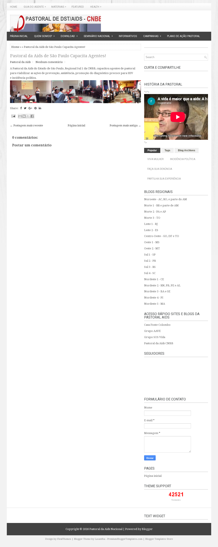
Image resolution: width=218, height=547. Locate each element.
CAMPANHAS (152, 36)
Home (13, 6)
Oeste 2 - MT (152, 248)
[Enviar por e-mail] (20, 116)
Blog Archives (186, 150)
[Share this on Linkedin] (40, 108)
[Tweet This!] (25, 108)
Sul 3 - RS (150, 267)
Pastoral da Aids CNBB (158, 343)
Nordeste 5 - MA (154, 303)
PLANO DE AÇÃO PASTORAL (183, 36)
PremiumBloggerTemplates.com (124, 539)
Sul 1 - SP (150, 254)
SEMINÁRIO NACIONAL (98, 36)
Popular (152, 150)
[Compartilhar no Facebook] (32, 116)
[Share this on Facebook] (21, 108)
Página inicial (76, 125)
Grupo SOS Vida (154, 337)
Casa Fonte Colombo (157, 324)
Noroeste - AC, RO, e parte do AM (165, 199)
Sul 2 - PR (150, 260)
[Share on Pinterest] (35, 108)
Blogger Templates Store (159, 539)
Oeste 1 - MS (151, 242)
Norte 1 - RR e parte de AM (161, 205)
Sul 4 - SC (150, 273)
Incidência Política (182, 159)
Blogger (147, 529)
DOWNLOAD (69, 36)
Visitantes (176, 500)
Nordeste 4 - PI (153, 297)
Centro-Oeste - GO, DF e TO (161, 236)
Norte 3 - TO (152, 217)
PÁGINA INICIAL (19, 36)
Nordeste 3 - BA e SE (157, 291)
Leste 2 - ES (151, 230)
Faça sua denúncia (159, 168)
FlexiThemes (64, 539)
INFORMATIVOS (128, 36)
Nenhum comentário (49, 62)
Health (95, 6)
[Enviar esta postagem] (13, 115)
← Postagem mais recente (26, 125)
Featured (78, 6)
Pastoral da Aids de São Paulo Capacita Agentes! (58, 55)
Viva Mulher (155, 159)
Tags (167, 150)
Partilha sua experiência (164, 178)
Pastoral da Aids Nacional (105, 529)
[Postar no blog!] (24, 116)
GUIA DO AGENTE (35, 6)
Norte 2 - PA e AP (155, 211)
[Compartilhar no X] (28, 116)
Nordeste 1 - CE (154, 279)
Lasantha (100, 539)
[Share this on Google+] (30, 108)
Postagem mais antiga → (125, 125)
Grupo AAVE (152, 331)
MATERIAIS (58, 6)
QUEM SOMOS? (44, 36)
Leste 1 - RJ (151, 224)
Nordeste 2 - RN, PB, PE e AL (162, 285)
